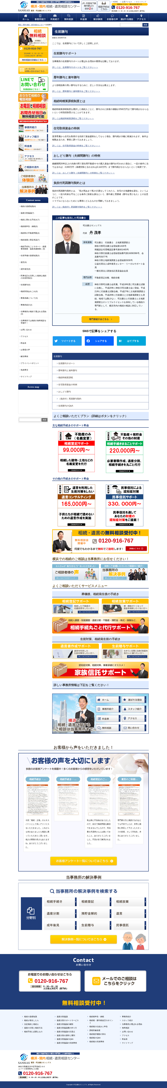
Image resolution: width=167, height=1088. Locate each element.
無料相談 (125, 1028)
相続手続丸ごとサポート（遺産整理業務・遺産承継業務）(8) (33, 247)
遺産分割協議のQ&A (65, 1039)
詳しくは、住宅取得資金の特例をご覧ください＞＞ (76, 146)
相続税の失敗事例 (96, 1042)
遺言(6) (24, 262)
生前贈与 (58, 356)
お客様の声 (25, 350)
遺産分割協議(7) (27, 213)
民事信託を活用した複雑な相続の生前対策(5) (33, 277)
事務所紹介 (126, 1017)
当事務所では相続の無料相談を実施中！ (33, 321)
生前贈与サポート (66, 363)
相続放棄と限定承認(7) (30, 240)
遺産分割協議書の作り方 (67, 1028)
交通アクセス (127, 2)
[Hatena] (132, 341)
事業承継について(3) (29, 298)
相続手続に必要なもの (33, 1032)
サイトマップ (141, 2)
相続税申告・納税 (96, 1017)
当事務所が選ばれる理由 (132, 1024)
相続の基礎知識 (30, 1017)
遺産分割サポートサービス (68, 1020)
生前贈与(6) (25, 285)
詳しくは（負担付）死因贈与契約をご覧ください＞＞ (77, 207)
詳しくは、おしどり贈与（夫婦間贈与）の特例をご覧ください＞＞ (83, 173)
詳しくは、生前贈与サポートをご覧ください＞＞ (75, 67)
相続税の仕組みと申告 (98, 1026)
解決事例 (24, 356)
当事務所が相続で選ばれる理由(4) (33, 312)
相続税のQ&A (94, 1038)
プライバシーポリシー (30, 363)
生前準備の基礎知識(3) (30, 255)
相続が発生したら (31, 1020)
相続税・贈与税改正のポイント (101, 1021)
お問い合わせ (26, 330)
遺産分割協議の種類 (65, 1024)
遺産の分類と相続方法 (33, 1028)
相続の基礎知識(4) (28, 206)
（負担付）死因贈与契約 (69, 399)
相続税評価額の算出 (97, 1034)
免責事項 (24, 370)
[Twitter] (68, 341)
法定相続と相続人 (31, 1024)
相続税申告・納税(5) (29, 226)
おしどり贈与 (64, 392)
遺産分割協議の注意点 (66, 1032)
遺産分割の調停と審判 (66, 1035)
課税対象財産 (94, 1030)
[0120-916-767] (100, 530)
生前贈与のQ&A (65, 406)
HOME (115, 2)
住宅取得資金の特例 (67, 384)
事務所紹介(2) (26, 305)
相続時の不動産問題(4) (30, 233)
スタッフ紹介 (127, 1020)
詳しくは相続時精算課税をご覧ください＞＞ (73, 118)
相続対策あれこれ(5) (29, 291)
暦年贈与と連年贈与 (67, 370)
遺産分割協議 (62, 1017)
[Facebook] (100, 341)
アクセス (24, 336)
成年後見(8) (25, 269)
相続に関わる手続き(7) (30, 220)
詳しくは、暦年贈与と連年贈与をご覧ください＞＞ (76, 91)
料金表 (23, 343)
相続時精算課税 (65, 377)
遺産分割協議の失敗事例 (67, 1043)
